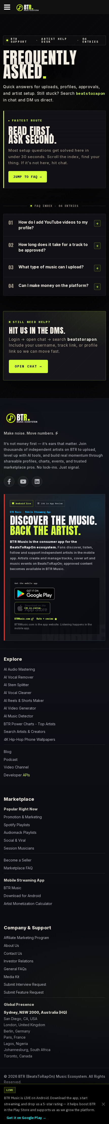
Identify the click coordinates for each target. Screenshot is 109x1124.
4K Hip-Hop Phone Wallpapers (29, 739)
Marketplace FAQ (18, 868)
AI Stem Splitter (16, 685)
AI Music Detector (18, 716)
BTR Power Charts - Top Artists (30, 724)
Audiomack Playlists (20, 832)
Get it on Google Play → (26, 1117)
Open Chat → (28, 366)
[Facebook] (9, 481)
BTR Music (12, 888)
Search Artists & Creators (24, 731)
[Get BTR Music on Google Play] (34, 594)
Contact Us (13, 953)
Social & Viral (15, 840)
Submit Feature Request (24, 992)
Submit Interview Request (25, 984)
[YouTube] (23, 481)
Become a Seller (17, 860)
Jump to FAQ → (27, 177)
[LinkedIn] (37, 481)
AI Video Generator (20, 708)
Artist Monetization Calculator (28, 903)
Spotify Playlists (17, 825)
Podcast (10, 759)
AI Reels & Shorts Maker (24, 700)
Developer (17, 775)
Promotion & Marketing (23, 817)
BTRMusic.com (22, 618)
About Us (11, 945)
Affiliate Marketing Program (26, 937)
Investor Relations (18, 961)
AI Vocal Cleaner (17, 692)
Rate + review (45, 618)
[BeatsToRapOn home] (21, 418)
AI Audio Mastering (19, 669)
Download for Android (22, 896)
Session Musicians (19, 848)
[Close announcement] (103, 1104)
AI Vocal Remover (18, 677)
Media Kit (11, 977)
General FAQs (15, 969)
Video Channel (16, 767)
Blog (7, 751)
